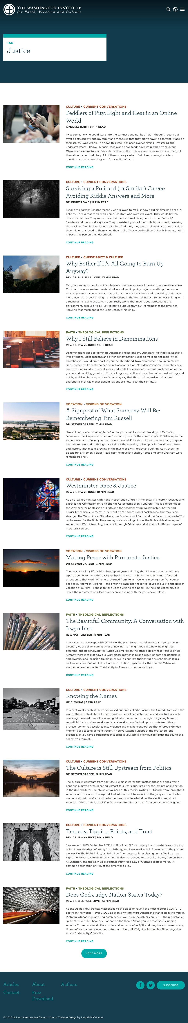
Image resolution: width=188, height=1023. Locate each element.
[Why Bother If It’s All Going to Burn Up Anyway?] (31, 274)
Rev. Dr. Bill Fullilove (83, 277)
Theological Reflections (101, 332)
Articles (11, 984)
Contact (11, 992)
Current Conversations (104, 106)
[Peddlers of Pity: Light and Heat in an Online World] (31, 123)
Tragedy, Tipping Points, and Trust (109, 830)
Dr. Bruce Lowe (77, 202)
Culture (73, 106)
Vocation (74, 404)
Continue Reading (79, 167)
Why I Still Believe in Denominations (112, 338)
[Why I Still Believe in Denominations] (31, 349)
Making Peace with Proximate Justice (113, 557)
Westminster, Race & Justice (101, 485)
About (38, 984)
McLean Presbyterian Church (30, 1017)
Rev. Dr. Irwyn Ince (80, 345)
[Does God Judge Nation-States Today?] (31, 905)
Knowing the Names (91, 695)
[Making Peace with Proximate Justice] (31, 567)
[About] (175, 9)
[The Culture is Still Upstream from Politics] (31, 778)
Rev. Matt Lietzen (79, 634)
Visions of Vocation (104, 404)
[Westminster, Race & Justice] (31, 498)
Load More (94, 953)
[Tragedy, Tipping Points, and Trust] (31, 841)
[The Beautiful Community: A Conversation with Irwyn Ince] (31, 631)
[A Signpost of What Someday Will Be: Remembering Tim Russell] (31, 421)
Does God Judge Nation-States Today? (114, 894)
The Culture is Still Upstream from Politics (118, 767)
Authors (69, 984)
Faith (70, 332)
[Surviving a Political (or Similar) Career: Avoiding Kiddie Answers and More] (31, 198)
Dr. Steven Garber (80, 424)
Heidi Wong (74, 702)
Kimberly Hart (77, 126)
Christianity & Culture (103, 257)
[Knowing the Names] (31, 708)
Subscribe (170, 985)
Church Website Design (63, 1017)
